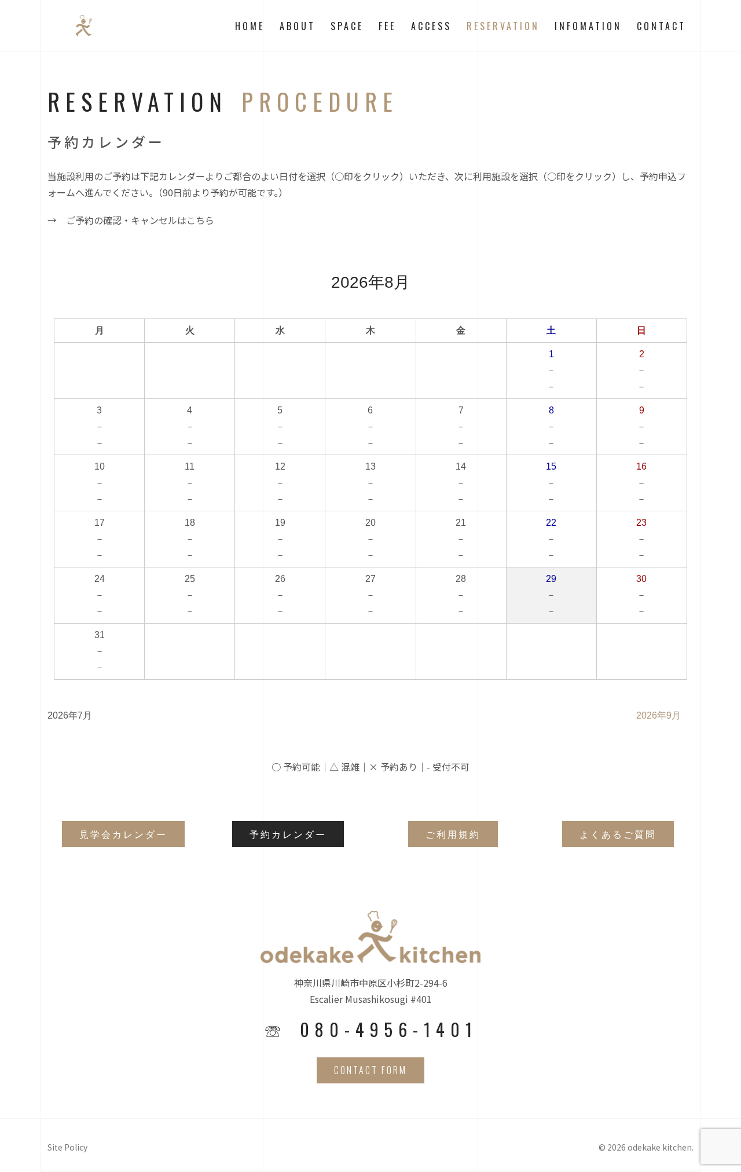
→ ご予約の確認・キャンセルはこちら (130, 220)
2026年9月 (658, 715)
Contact (661, 26)
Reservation (503, 26)
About (298, 26)
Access (431, 26)
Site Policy (67, 1147)
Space (347, 26)
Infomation (588, 26)
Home (250, 26)
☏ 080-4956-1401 (371, 1030)
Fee (387, 26)
